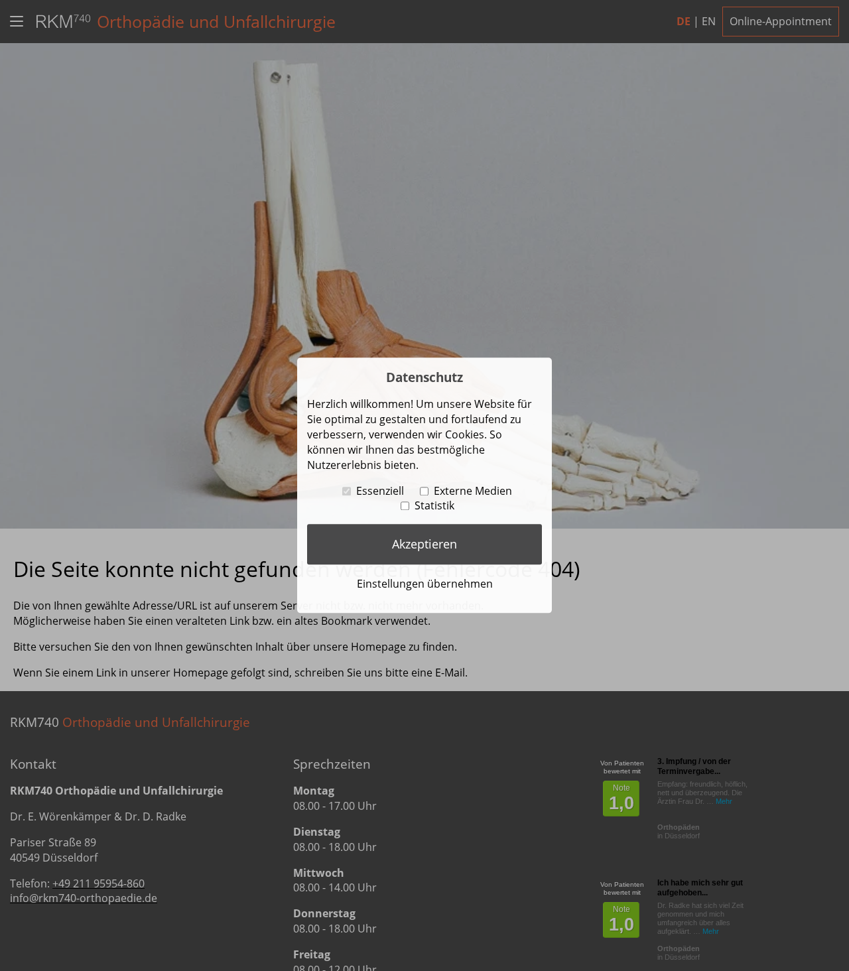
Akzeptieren (424, 544)
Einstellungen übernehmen (425, 583)
